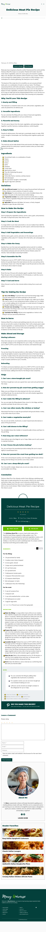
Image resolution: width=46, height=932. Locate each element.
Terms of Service (24, 912)
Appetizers (5, 909)
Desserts (5, 910)
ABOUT (21, 907)
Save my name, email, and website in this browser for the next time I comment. (22, 754)
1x (37, 548)
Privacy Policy (23, 910)
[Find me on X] (24, 814)
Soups (4, 914)
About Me (23, 798)
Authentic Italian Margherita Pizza (16, 864)
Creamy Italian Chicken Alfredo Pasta (17, 877)
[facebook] (36, 907)
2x (39, 548)
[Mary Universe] (5, 4)
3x (42, 548)
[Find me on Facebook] (22, 814)
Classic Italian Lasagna (11, 851)
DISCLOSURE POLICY (24, 914)
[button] (42, 4)
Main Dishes (5, 907)
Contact (22, 909)
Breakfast (5, 912)
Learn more (23, 818)
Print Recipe (28, 66)
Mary (27, 13)
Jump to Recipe (18, 66)
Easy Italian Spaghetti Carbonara (15, 838)
